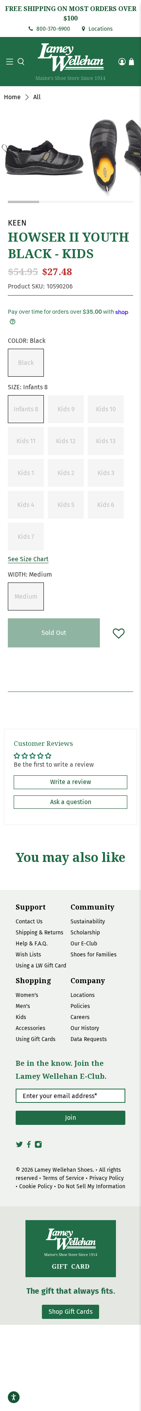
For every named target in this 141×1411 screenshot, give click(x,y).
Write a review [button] (70, 782)
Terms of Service (63, 1178)
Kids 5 (66, 505)
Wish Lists (28, 954)
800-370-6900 (52, 29)
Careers (80, 1017)
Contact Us (29, 921)
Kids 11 (26, 441)
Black (26, 362)
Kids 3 (106, 473)
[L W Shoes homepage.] (70, 61)
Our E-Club (83, 943)
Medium (26, 596)
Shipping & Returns (39, 932)
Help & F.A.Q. (31, 943)
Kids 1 (26, 473)
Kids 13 (106, 441)
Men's (23, 1006)
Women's (27, 995)
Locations (100, 29)
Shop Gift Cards (70, 1311)
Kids (21, 1017)
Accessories (30, 1028)
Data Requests (88, 1039)
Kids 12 (66, 441)
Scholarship (85, 932)
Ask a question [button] (70, 802)
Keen (17, 222)
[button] (20, 62)
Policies (80, 1006)
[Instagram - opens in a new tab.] (38, 1146)
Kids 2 (66, 473)
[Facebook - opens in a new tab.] (29, 1146)
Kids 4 (25, 505)
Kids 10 (106, 409)
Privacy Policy (106, 1178)
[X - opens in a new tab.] (19, 1146)
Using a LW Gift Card (41, 965)
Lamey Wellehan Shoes (63, 1170)
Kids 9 (66, 409)
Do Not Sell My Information (91, 1186)
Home (12, 97)
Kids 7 (26, 536)
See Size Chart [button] (28, 559)
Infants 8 (26, 409)
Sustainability (87, 921)
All (37, 97)
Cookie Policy (35, 1186)
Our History (84, 1028)
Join (70, 1117)
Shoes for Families (93, 954)
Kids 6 (105, 505)
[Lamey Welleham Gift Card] (70, 1248)
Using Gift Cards (36, 1039)
